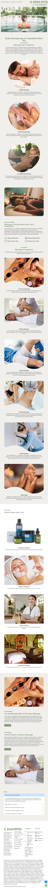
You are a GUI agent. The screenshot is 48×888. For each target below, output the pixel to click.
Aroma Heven (39, 840)
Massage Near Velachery (35, 864)
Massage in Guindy (13, 867)
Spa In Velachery (37, 868)
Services (13, 2)
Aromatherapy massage (17, 836)
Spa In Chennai (35, 867)
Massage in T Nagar (11, 874)
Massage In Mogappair (35, 877)
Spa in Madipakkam (33, 882)
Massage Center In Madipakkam (25, 867)
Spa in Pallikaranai (13, 884)
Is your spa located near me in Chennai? (13, 813)
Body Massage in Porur (24, 882)
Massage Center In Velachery (33, 863)
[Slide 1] (24, 31)
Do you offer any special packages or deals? (14, 810)
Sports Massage (17, 842)
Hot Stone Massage (18, 839)
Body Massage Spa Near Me (14, 877)
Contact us (19, 2)
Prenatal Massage (18, 844)
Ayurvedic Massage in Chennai (20, 881)
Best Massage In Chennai (20, 863)
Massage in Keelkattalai (21, 874)
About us (7, 2)
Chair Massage (17, 846)
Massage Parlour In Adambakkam (21, 865)
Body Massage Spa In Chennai (26, 868)
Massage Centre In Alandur (34, 865)
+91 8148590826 (40, 5)
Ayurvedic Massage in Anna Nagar (11, 882)
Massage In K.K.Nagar (25, 877)
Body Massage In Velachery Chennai (21, 864)
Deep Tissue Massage (18, 834)
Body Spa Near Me (32, 875)
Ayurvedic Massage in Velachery (35, 881)
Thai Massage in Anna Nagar (21, 880)
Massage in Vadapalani (30, 873)
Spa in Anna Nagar (11, 880)
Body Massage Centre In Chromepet (21, 878)
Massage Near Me (30, 874)
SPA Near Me (37, 874)
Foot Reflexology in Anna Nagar (34, 880)
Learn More (7, 725)
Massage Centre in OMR (19, 871)
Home (2, 2)
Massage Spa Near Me (12, 875)
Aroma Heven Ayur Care (38, 832)
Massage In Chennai (20, 860)
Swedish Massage (17, 832)
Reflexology (16, 848)
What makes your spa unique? (11, 804)
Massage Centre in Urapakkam (31, 870)
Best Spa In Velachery (20, 870)
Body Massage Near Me (23, 875)
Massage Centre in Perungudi (31, 871)
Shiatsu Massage (17, 841)
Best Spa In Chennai (15, 868)
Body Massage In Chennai (30, 860)
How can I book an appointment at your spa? (14, 807)
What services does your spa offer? (12, 795)
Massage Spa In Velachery (9, 870)
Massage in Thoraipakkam (19, 873)
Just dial (26, 856)
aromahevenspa (39, 838)
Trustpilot (27, 854)
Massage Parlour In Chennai (18, 861)
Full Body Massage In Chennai (31, 861)
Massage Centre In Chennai (10, 860)
